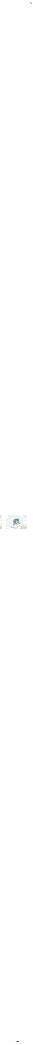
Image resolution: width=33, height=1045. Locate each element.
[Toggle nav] (30, 2)
